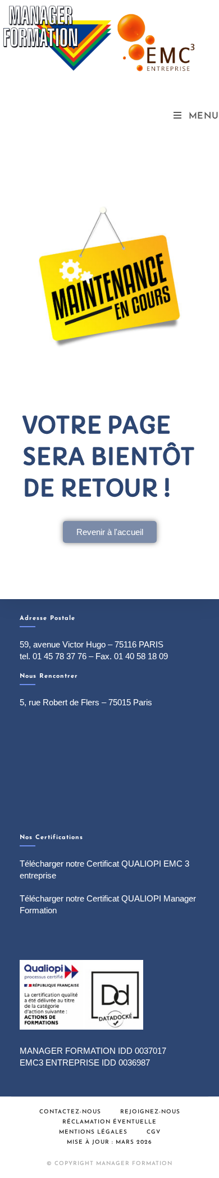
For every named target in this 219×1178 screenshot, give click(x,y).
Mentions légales (93, 1132)
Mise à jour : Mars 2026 (109, 1142)
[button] (110, 532)
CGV (154, 1132)
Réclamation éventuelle (109, 1122)
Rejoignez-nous (150, 1112)
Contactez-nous (70, 1112)
